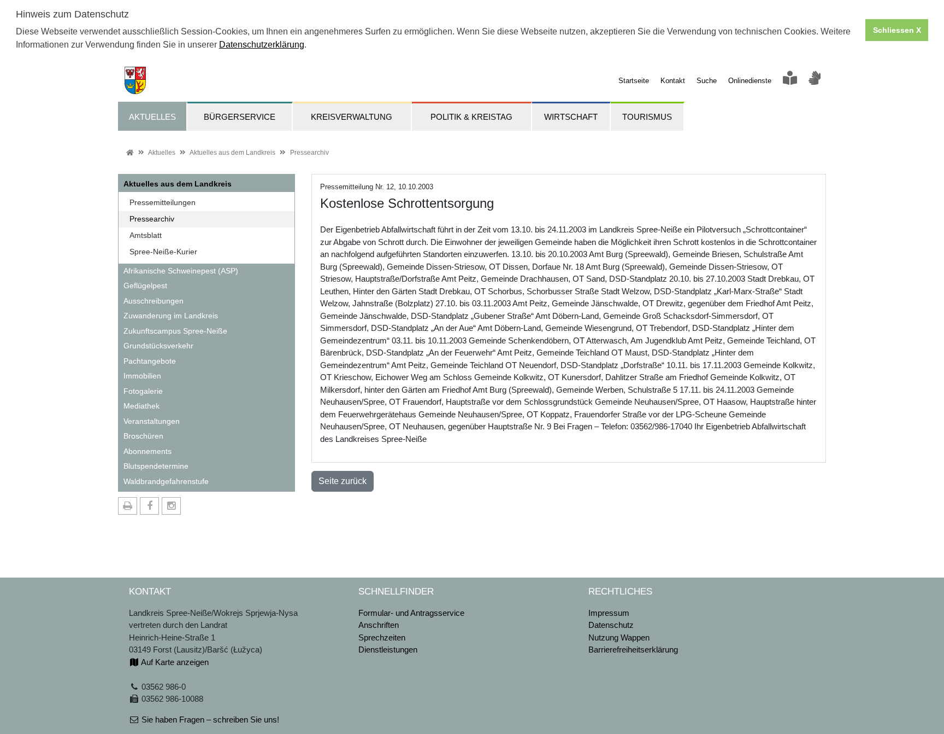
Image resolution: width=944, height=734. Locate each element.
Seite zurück (342, 481)
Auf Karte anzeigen (174, 662)
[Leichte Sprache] (790, 80)
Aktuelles (161, 152)
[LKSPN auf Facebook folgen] (149, 506)
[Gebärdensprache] (814, 80)
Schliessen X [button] (897, 30)
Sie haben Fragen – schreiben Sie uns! (209, 719)
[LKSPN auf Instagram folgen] (171, 506)
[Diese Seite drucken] (127, 506)
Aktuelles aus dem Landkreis (232, 152)
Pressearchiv (309, 152)
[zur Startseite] (132, 79)
